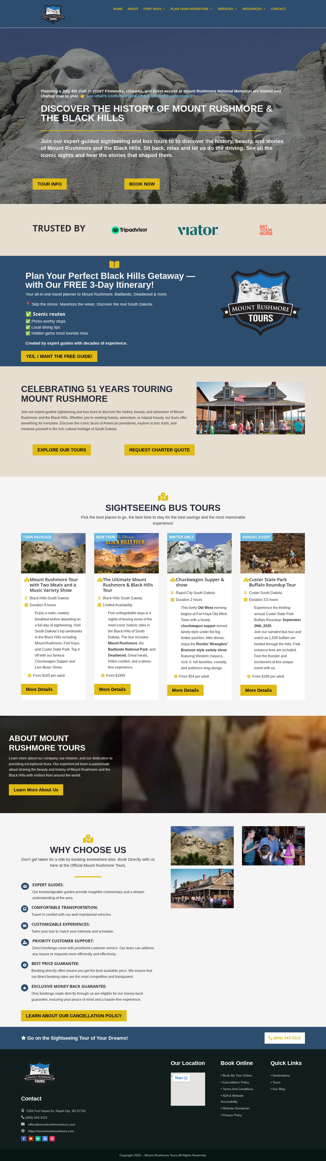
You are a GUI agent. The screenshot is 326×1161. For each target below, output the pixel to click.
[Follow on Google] (45, 1138)
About (133, 9)
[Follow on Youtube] (30, 1138)
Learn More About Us (36, 789)
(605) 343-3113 (286, 1038)
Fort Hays (152, 9)
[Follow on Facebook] (23, 1138)
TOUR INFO (49, 184)
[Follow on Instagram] (52, 1138)
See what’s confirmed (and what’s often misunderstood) (139, 96)
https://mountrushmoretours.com (51, 1131)
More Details (39, 689)
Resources (252, 9)
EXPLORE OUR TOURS (61, 449)
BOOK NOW (142, 184)
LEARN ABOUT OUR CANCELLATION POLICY (74, 1015)
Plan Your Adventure (189, 9)
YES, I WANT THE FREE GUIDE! (59, 356)
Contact (278, 9)
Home (118, 9)
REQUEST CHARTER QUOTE (159, 449)
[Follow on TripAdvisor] (38, 1138)
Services (225, 9)
